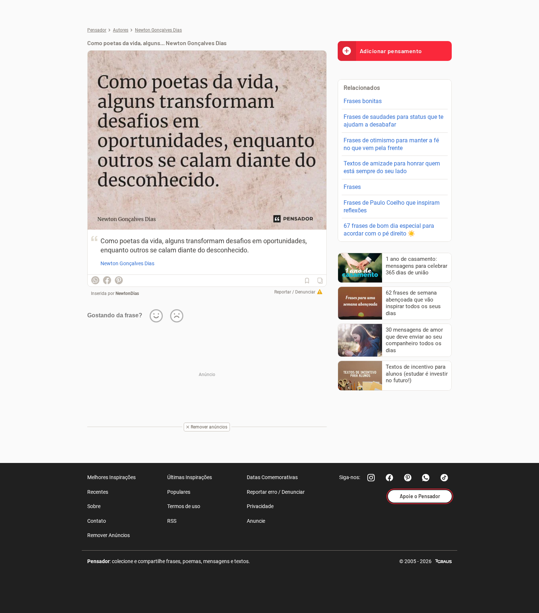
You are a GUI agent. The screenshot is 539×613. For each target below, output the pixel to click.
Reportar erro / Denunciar (276, 492)
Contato (96, 521)
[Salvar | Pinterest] (119, 280)
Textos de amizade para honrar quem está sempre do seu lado (392, 167)
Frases (352, 186)
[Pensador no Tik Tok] (444, 477)
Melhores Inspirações (111, 477)
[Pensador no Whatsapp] (426, 477)
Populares (178, 492)
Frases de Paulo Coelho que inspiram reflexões (392, 206)
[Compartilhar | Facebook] (107, 280)
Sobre (93, 506)
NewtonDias (127, 293)
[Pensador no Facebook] (389, 477)
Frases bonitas (363, 101)
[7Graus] (443, 560)
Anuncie (256, 521)
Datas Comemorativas (272, 477)
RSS (171, 521)
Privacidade (260, 506)
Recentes (97, 492)
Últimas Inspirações (189, 477)
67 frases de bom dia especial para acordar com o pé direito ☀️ (389, 229)
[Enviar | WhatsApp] (95, 280)
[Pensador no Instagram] (371, 477)
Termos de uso (183, 506)
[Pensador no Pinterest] (407, 477)
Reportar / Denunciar (294, 292)
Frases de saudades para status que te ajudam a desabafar (393, 120)
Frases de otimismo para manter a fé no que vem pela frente (391, 144)
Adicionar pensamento (391, 50)
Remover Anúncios (108, 535)
